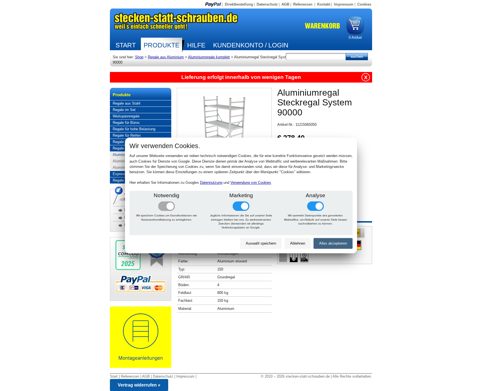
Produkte (161, 45)
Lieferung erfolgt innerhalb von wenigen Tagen (241, 77)
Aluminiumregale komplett (209, 57)
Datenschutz (267, 4)
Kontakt (323, 4)
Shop (139, 57)
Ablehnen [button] (297, 243)
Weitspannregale (126, 116)
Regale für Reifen (127, 135)
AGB (285, 4)
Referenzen (302, 4)
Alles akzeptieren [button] (333, 243)
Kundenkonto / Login (250, 45)
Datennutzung (211, 183)
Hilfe (196, 45)
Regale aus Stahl (126, 103)
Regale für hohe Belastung (134, 129)
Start (125, 45)
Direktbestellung (239, 4)
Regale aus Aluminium (166, 57)
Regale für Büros (126, 122)
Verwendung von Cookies (250, 183)
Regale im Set (124, 110)
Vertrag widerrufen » (139, 385)
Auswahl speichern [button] (261, 243)
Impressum (343, 4)
